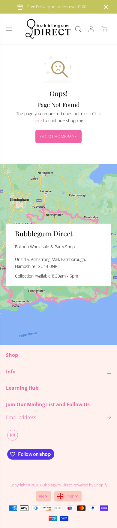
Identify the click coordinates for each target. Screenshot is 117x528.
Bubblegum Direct (56, 485)
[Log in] (91, 29)
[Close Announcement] (106, 7)
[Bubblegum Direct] (48, 29)
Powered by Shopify (90, 485)
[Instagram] (12, 435)
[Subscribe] (108, 418)
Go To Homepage (58, 136)
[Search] (78, 29)
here (37, 120)
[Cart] (104, 29)
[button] (9, 29)
